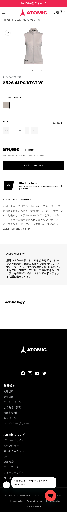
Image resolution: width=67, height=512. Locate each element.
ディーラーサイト (14, 472)
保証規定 (9, 396)
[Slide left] (26, 71)
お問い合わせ (11, 445)
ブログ (7, 456)
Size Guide (58, 123)
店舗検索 (9, 461)
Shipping (20, 155)
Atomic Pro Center (14, 451)
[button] (3, 12)
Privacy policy (16, 501)
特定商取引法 (11, 412)
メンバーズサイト (14, 440)
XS (6, 131)
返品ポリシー (11, 418)
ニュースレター (12, 467)
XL (35, 131)
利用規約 (9, 391)
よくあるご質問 (12, 407)
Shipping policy (53, 501)
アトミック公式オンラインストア (29, 495)
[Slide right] (41, 71)
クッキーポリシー (14, 402)
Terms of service (34, 501)
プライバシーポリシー (16, 423)
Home (6, 19)
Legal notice (35, 506)
